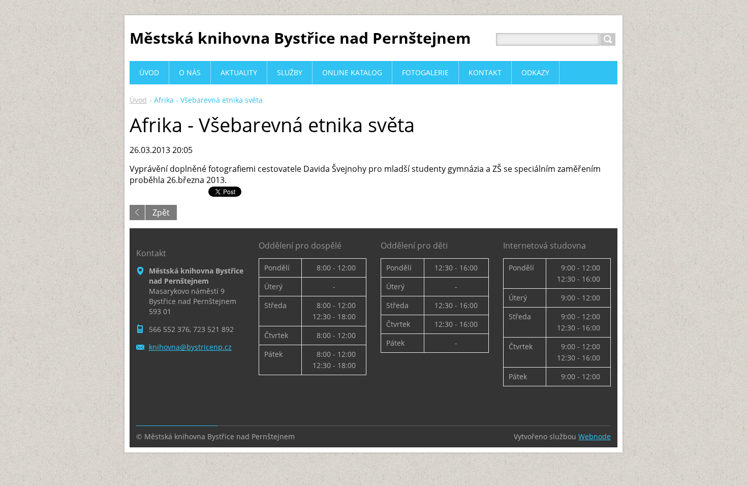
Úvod (138, 100)
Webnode (594, 436)
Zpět (161, 212)
